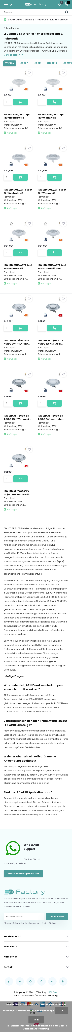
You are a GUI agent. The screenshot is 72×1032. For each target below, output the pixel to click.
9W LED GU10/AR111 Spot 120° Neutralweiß (17, 116)
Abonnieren (57, 916)
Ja (61, 1010)
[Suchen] (66, 12)
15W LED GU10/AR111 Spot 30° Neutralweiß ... (18, 267)
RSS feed (53, 992)
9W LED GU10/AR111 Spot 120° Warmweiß (51, 116)
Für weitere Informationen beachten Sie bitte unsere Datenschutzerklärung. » (37, 1027)
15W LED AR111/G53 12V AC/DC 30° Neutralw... (51, 417)
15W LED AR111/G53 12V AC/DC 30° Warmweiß (17, 493)
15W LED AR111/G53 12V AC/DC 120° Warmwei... (17, 417)
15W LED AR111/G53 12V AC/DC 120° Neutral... (50, 342)
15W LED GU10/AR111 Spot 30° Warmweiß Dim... (52, 267)
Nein (36, 1019)
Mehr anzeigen (12, 54)
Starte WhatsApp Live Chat (23, 873)
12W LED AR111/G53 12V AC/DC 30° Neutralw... (17, 342)
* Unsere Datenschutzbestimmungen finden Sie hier (30, 923)
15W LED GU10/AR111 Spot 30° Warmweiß (52, 191)
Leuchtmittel (12, 28)
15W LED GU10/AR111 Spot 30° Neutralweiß (18, 191)
